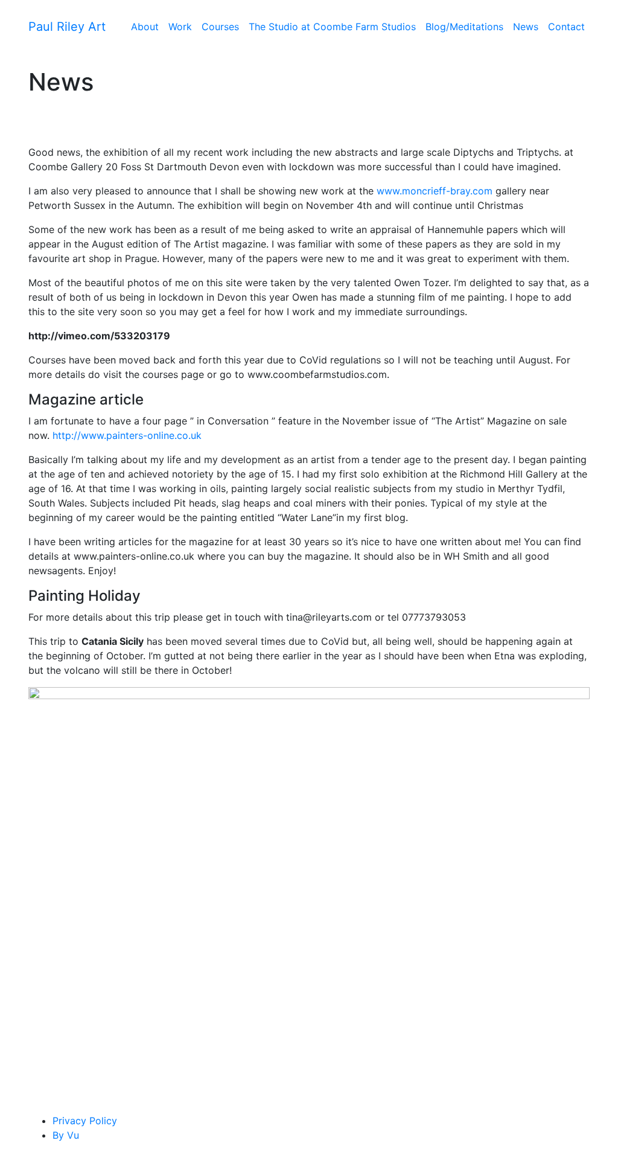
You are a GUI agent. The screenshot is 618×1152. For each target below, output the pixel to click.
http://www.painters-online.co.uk (127, 435)
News (525, 27)
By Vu (66, 1135)
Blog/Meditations (464, 27)
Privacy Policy (85, 1121)
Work (180, 27)
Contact (566, 27)
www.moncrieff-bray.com (434, 191)
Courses (220, 27)
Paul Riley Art (67, 26)
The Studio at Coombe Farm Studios (332, 27)
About (145, 27)
